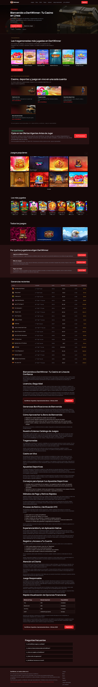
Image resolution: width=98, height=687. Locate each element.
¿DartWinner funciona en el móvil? (35, 664)
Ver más (49, 189)
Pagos (45, 2)
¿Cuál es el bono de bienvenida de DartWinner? (38, 652)
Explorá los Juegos (28, 25)
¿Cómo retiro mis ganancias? (34, 660)
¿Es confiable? (66, 2)
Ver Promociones (80, 136)
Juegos (32, 2)
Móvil (40, 2)
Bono (37, 2)
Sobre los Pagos (82, 270)
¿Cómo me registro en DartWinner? (35, 656)
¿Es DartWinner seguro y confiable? (36, 648)
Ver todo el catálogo (17, 69)
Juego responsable (57, 2)
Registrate (84, 2)
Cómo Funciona (82, 255)
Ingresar (50, 2)
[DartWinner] (14, 2)
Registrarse (69, 404)
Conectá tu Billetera (16, 25)
